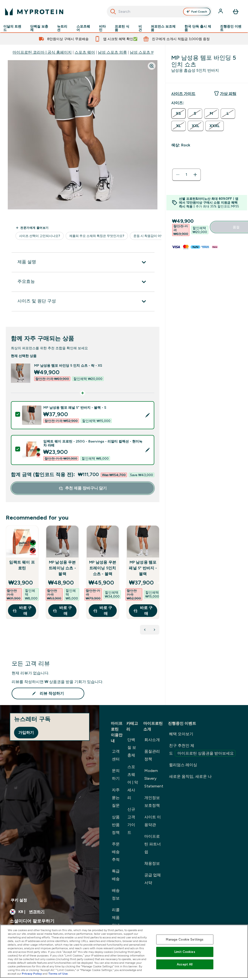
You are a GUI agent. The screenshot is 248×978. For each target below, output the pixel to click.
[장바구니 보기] (235, 11)
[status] (186, 174)
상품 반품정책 (116, 825)
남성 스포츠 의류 (112, 52)
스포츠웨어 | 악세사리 (132, 782)
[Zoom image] (151, 66)
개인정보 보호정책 (152, 801)
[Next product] (154, 630)
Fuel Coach (199, 11)
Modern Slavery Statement (153, 778)
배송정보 (116, 894)
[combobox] (159, 11)
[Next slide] (158, 583)
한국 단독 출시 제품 (198, 28)
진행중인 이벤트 (230, 28)
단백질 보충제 (39, 28)
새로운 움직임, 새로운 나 (190, 776)
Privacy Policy (32, 973)
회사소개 (152, 740)
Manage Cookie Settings (184, 939)
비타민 (102, 28)
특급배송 (116, 875)
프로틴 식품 (122, 28)
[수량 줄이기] (177, 174)
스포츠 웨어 (85, 52)
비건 (140, 28)
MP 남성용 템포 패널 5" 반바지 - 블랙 (143, 568)
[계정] (221, 11)
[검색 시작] (113, 11)
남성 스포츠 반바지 (146, 52)
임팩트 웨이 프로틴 (22, 565)
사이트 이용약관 (152, 821)
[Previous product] (145, 630)
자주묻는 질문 (116, 797)
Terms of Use (58, 973)
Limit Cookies (184, 952)
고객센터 (116, 755)
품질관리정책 (152, 755)
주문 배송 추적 (116, 852)
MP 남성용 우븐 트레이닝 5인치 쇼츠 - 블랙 (102, 568)
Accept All (185, 964)
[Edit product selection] (147, 415)
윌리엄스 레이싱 (183, 765)
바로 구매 (25, 610)
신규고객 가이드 (131, 821)
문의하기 (116, 774)
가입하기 (26, 732)
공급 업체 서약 (152, 879)
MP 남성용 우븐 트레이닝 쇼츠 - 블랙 (62, 568)
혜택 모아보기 (181, 734)
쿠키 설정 (19, 900)
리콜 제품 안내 (116, 917)
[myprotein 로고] (34, 11)
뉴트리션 (62, 28)
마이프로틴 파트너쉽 (152, 844)
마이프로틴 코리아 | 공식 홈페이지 (42, 52)
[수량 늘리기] (195, 174)
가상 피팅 (228, 94)
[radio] (178, 113)
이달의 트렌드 (12, 28)
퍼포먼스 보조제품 (163, 28)
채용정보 (152, 863)
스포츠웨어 (83, 28)
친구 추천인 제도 (201, 749)
